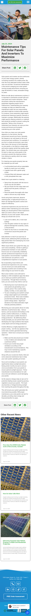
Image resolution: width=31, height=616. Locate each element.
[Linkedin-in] (8, 589)
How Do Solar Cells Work (11, 493)
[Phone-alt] (13, 584)
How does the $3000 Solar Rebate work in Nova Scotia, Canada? (14, 445)
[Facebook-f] (24, 589)
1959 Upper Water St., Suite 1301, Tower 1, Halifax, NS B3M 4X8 (15, 578)
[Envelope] (18, 584)
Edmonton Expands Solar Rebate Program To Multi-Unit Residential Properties (14, 542)
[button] (15, 68)
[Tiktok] (18, 589)
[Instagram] (13, 589)
